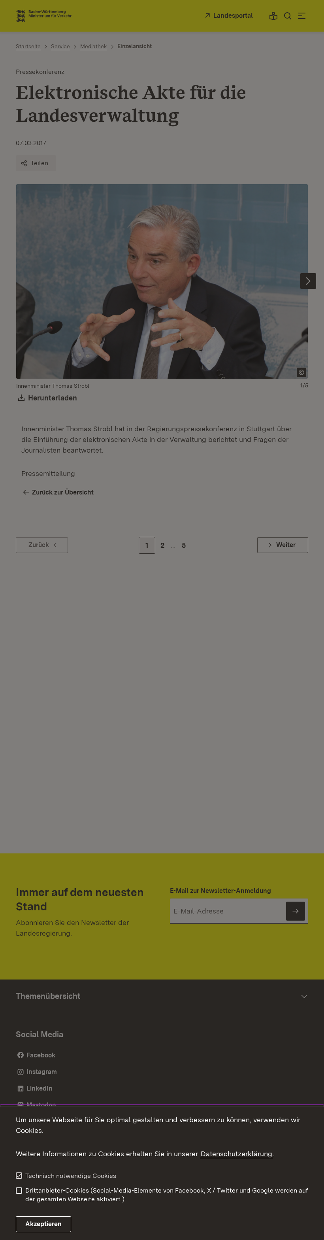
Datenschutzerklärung (236, 1153)
